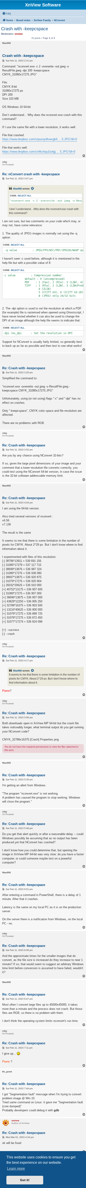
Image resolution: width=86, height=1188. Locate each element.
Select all (24, 195)
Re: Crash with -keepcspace (23, 368)
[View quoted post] (33, 189)
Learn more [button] (16, 1168)
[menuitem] (6, 13)
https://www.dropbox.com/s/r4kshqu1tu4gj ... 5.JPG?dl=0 (38, 151)
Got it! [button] (25, 1180)
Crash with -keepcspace (24, 28)
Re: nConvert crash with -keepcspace (31, 174)
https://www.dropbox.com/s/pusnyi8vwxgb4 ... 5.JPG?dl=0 (39, 139)
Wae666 (17, 188)
